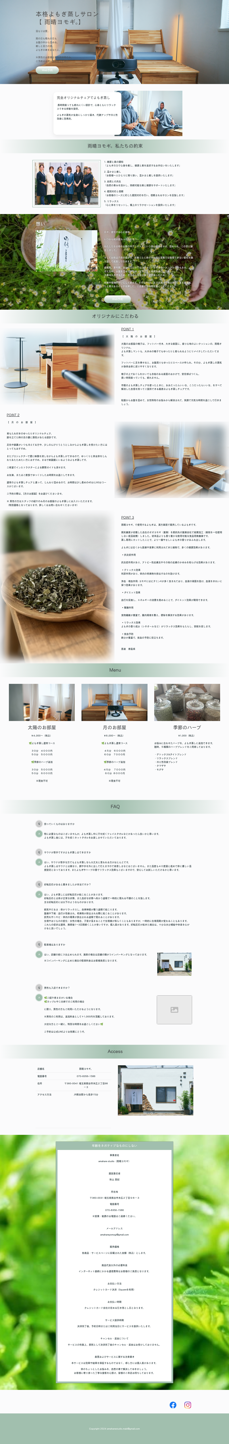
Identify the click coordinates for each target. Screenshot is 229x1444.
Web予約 (47, 70)
